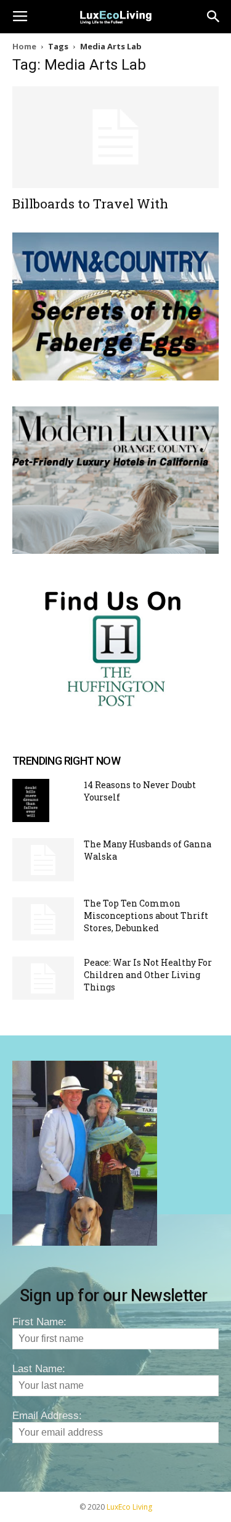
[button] (214, 16)
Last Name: (38, 1369)
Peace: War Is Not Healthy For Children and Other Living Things (148, 974)
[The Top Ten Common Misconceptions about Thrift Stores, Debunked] (43, 918)
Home (24, 46)
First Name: (39, 1322)
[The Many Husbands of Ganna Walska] (43, 859)
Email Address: (47, 1415)
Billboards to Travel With (90, 203)
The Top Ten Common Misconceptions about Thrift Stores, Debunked (146, 915)
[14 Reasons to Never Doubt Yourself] (30, 800)
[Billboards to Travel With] (115, 137)
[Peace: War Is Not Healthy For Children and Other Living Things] (43, 978)
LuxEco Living (129, 1507)
